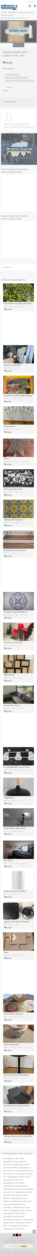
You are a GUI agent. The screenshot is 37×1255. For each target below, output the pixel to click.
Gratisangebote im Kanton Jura (13, 1189)
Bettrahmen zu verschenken (15, 550)
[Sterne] (18, 448)
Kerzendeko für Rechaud (13, 1014)
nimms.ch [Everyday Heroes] (21, 1238)
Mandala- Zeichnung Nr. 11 (14, 520)
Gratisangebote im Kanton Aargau (14, 1158)
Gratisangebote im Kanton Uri (12, 1220)
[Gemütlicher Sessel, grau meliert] (18, 1095)
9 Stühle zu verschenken (13, 642)
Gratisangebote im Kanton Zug (18, 1226)
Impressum (33, 1253)
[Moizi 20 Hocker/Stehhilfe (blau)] (18, 1064)
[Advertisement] (18, 192)
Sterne (6, 458)
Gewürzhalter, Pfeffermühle (14, 828)
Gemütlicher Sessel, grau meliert (16, 1106)
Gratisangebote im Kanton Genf (13, 1180)
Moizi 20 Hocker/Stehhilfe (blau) (16, 1075)
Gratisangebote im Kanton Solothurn (20, 1210)
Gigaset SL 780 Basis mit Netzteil (16, 922)
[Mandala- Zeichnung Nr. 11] (18, 509)
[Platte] (18, 941)
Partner (32, 1251)
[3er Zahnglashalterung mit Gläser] (18, 756)
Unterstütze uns (5, 1251)
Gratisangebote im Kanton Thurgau (14, 1213)
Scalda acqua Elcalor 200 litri (15, 891)
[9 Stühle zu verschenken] (18, 632)
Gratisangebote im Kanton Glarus (13, 1183)
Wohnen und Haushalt (26, 12)
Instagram (23, 1235)
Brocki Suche (7, 267)
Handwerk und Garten (7, 15)
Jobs (27, 1251)
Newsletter (25, 1253)
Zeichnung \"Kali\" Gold (13, 489)
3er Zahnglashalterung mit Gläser (17, 767)
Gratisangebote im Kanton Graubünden (15, 1186)
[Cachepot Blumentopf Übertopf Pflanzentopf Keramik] (18, 1125)
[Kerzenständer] (18, 415)
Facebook (14, 1235)
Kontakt (14, 1251)
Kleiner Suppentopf (11, 1044)
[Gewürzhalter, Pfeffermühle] (18, 817)
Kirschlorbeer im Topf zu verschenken (18, 303)
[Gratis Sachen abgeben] (29, 6)
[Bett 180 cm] (18, 850)
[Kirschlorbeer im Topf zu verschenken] (18, 292)
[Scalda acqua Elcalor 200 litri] (18, 880)
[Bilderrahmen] (18, 664)
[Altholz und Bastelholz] (18, 354)
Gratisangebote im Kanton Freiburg (19, 1177)
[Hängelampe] (18, 787)
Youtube (20, 1235)
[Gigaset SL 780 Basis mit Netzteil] (18, 911)
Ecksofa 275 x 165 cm (12, 705)
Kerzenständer (9, 426)
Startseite (4, 12)
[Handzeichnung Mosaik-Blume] (18, 601)
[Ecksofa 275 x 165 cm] (18, 694)
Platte (6, 952)
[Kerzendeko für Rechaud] (18, 1003)
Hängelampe (9, 798)
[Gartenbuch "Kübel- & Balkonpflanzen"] (18, 385)
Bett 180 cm (8, 860)
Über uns (21, 1251)
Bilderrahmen (9, 675)
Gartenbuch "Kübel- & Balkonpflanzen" (19, 396)
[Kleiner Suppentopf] (18, 1034)
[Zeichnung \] (18, 478)
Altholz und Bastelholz (12, 365)
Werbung (17, 1253)
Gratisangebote (12, 12)
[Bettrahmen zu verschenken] (18, 539)
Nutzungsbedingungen (9, 1242)
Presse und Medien (6, 1253)
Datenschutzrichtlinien (26, 1242)
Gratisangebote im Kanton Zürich (13, 1229)
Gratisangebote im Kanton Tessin (13, 1216)
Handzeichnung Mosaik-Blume (15, 612)
